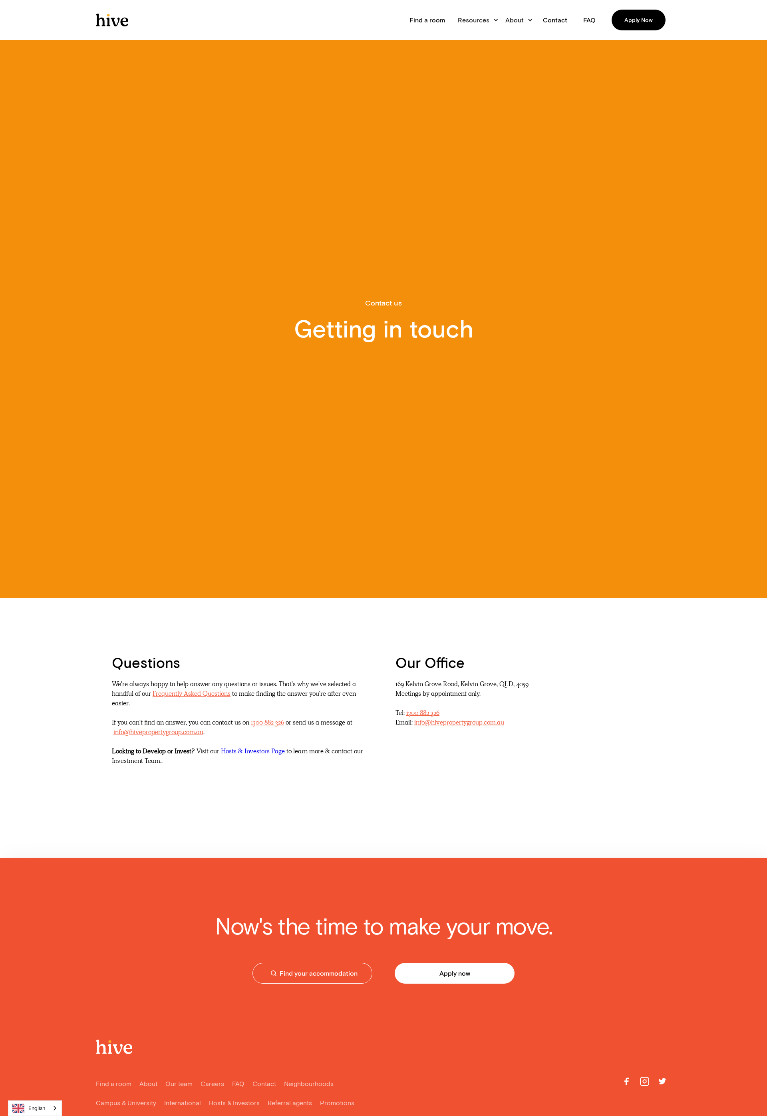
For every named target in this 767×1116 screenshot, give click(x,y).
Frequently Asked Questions (191, 693)
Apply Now (638, 20)
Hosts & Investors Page (253, 751)
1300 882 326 (267, 722)
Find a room (427, 20)
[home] (112, 20)
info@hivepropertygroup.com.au (158, 732)
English (37, 1108)
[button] (477, 20)
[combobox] (35, 1108)
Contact (555, 20)
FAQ (589, 20)
